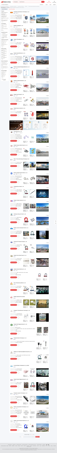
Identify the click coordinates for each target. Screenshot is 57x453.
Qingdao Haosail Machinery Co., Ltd (19, 53)
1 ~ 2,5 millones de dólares (3, 56)
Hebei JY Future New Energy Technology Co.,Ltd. (21, 158)
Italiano (31, 445)
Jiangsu (3, 75)
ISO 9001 (3, 43)
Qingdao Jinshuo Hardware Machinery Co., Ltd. (21, 420)
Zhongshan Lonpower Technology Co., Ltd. (20, 393)
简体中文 (10, 445)
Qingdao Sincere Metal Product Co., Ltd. (20, 255)
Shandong (3, 74)
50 (33, 434)
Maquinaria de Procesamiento (4, 14)
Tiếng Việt (54, 445)
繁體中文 (13, 445)
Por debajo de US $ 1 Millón (4, 50)
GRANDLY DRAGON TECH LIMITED (19, 296)
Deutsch (25, 445)
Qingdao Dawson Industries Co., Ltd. (19, 108)
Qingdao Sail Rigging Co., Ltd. (18, 25)
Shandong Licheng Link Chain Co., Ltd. (20, 214)
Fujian (3, 76)
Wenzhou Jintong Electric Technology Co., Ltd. (21, 406)
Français (19, 445)
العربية (40, 445)
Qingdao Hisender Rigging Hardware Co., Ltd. (21, 379)
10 (30, 434)
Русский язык (34, 445)
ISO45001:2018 (4, 44)
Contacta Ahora (14, 21)
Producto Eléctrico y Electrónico (4, 16)
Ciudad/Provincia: (12, 43)
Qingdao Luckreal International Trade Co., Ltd (21, 227)
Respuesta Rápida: (12, 18)
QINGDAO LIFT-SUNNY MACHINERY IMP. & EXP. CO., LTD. (23, 351)
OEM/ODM (3, 33)
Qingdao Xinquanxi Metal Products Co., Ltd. (20, 145)
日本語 (16, 445)
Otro (2, 30)
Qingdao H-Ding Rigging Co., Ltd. (19, 39)
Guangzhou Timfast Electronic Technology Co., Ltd (22, 310)
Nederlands (43, 445)
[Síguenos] (46, 444)
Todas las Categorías (5, 4)
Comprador (41, 4)
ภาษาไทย (49, 445)
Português (28, 445)
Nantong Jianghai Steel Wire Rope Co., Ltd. (20, 172)
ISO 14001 (3, 42)
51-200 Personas (4, 63)
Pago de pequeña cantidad (4, 37)
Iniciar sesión (54, 2)
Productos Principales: (13, 16)
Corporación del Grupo (4, 29)
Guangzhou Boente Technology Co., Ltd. (20, 337)
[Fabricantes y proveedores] (6, 2)
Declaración (14, 444)
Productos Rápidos (39, 444)
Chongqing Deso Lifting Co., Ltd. (19, 186)
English (7, 445)
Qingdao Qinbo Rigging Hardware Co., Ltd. (20, 324)
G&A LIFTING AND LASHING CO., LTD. (20, 282)
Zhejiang (3, 73)
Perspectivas (44, 444)
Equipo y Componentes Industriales (4, 13)
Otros (2, 45)
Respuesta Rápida (4, 34)
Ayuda (46, 4)
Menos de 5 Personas (4, 65)
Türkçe (51, 445)
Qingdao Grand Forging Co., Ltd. (19, 94)
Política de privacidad (24, 444)
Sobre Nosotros (10, 444)
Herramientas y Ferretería (4, 18)
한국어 (38, 445)
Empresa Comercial (4, 25)
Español (22, 445)
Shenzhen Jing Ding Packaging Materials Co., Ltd (21, 66)
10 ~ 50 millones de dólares (4, 52)
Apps (50, 4)
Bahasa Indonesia (29, 446)
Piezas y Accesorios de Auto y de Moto (4, 20)
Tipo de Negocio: (12, 15)
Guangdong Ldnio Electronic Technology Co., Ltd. (21, 11)
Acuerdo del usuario (18, 444)
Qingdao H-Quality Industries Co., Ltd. (20, 200)
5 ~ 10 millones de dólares (3, 54)
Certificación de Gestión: (13, 73)
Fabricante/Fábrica (4, 27)
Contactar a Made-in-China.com (32, 444)
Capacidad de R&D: (13, 17)
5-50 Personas (4, 62)
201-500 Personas (4, 66)
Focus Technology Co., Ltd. (27, 448)
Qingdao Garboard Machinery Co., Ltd (20, 269)
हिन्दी (46, 445)
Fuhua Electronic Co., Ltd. (18, 131)
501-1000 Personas (4, 67)
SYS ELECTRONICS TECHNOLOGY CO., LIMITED (21, 365)
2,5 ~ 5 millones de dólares (3, 58)
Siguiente (37, 436)
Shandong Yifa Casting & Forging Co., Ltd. (20, 241)
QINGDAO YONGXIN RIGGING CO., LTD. (20, 80)
